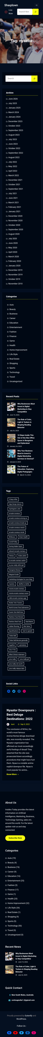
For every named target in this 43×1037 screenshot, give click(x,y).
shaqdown (11, 5)
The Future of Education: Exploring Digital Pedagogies (25, 469)
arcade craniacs (14, 513)
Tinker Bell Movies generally (18, 640)
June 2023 (13, 144)
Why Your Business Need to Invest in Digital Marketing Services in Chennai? (25, 455)
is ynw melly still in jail (16, 565)
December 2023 (15, 121)
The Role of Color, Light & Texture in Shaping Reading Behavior (24, 423)
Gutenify (28, 1016)
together (12, 645)
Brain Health (23, 537)
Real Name (29, 621)
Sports (12, 368)
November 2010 (15, 284)
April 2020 (12, 252)
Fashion (12, 332)
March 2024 (13, 112)
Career (12, 318)
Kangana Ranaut (15, 570)
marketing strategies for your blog (20, 579)
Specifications (14, 631)
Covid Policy (13, 542)
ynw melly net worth (16, 664)
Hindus (11, 556)
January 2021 (14, 211)
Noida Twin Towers (15, 603)
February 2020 (14, 261)
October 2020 (14, 225)
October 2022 (14, 148)
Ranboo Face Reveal (16, 617)
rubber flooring (14, 626)
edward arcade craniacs (17, 551)
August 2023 (14, 135)
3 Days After (13, 499)
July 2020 (12, 238)
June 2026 (13, 99)
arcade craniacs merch (17, 527)
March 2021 (13, 202)
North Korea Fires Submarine (19, 607)
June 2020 (13, 243)
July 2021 (12, 193)
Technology (14, 372)
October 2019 (14, 279)
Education (13, 323)
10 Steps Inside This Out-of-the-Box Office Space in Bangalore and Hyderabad (26, 439)
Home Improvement (18, 350)
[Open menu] (37, 5)
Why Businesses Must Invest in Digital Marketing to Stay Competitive (26, 408)
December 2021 (15, 180)
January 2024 (14, 117)
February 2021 (14, 207)
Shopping (13, 363)
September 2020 (15, 229)
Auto (11, 305)
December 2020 (15, 216)
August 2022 (14, 157)
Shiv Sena (26, 626)
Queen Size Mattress (16, 612)
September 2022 (15, 153)
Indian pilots (22, 556)
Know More (12, 774)
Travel (12, 377)
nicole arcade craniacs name (18, 593)
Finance (12, 336)
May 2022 (12, 166)
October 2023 (14, 126)
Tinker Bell (12, 636)
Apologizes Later (15, 509)
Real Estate (14, 359)
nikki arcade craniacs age (17, 598)
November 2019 (15, 275)
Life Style (13, 354)
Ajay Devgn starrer (15, 504)
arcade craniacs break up (17, 523)
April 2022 (12, 171)
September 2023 (15, 130)
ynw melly (12, 659)
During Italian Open (15, 546)
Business (13, 314)
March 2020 (13, 256)
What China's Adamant (17, 654)
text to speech (27, 631)
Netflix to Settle (24, 584)
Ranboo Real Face (15, 621)
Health (12, 345)
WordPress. (21, 1019)
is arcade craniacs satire (17, 560)
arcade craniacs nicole (16, 532)
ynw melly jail (24, 659)
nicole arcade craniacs (16, 589)
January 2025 (14, 108)
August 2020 (14, 234)
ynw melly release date (16, 668)
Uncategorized (15, 381)
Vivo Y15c (12, 650)
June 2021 (13, 198)
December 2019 (15, 270)
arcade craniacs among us (18, 518)
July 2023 (12, 139)
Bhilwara (12, 537)
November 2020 (15, 220)
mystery (12, 584)
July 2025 (12, 103)
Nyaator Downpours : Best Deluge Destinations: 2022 (21, 714)
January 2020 (14, 266)
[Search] (35, 12)
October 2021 (14, 184)
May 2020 (12, 248)
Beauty (12, 309)
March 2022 (13, 175)
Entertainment (15, 327)
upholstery (22, 645)
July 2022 (12, 162)
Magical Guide (14, 574)
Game (12, 341)
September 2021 (15, 189)
